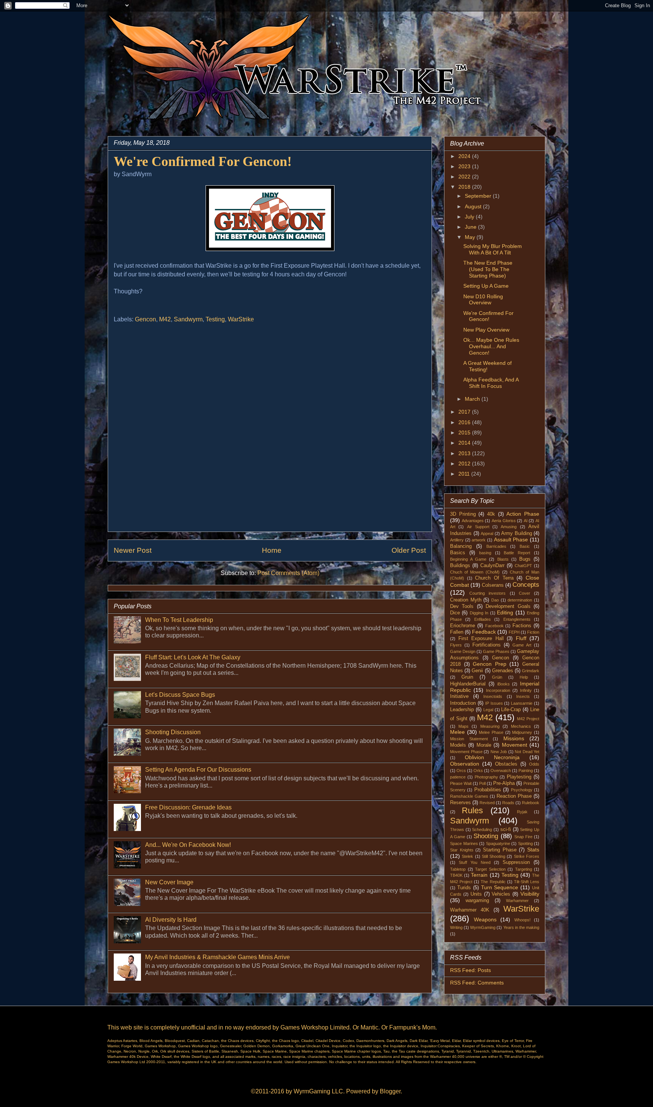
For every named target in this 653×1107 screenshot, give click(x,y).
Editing (505, 612)
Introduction (463, 703)
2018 (465, 187)
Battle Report (517, 552)
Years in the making (521, 927)
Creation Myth (465, 600)
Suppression (516, 862)
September (479, 196)
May (471, 237)
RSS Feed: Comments (477, 983)
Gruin (467, 677)
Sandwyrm (188, 319)
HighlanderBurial (468, 684)
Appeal (487, 533)
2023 (465, 166)
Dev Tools (462, 606)
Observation (464, 764)
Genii (477, 670)
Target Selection (490, 869)
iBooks (503, 684)
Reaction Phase (514, 796)
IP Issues (494, 703)
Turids (464, 887)
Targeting (523, 869)
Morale (484, 745)
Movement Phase (466, 751)
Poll (482, 783)
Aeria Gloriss (504, 520)
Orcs (461, 770)
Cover (524, 593)
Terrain (479, 875)
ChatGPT (523, 565)
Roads (508, 802)
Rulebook (530, 802)
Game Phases (496, 651)
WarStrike (241, 319)
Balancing (461, 546)
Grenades (502, 670)
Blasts (503, 559)
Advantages (473, 520)
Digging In (479, 613)
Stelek (467, 856)
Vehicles (501, 894)
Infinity (526, 690)
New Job (499, 751)
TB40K (456, 875)
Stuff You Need (475, 862)
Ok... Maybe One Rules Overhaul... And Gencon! (491, 346)
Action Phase (522, 514)
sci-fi (505, 829)
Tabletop (458, 869)
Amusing (509, 526)
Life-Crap (511, 709)
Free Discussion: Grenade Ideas (188, 807)
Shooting (486, 836)
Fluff (521, 638)
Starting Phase (500, 850)
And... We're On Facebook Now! (188, 845)
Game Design (462, 651)
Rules (472, 810)
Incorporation (498, 690)
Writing (456, 927)
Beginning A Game (468, 559)
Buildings (460, 565)
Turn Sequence (499, 887)
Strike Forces (526, 856)
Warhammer (517, 900)
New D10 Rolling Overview (483, 299)
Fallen (456, 632)
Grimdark (530, 670)
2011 (464, 474)
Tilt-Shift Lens (526, 881)
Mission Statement (469, 738)
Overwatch (501, 770)
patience (458, 777)
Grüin (497, 677)
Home (272, 550)
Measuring (490, 726)
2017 (465, 412)
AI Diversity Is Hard (171, 919)
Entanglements (517, 619)
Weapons (485, 919)
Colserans (493, 585)
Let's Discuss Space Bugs (180, 694)
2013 (465, 453)
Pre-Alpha (504, 783)
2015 (465, 432)
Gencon (145, 319)
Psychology (521, 790)
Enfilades (482, 619)
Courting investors (487, 593)
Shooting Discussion (173, 732)
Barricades (496, 546)
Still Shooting (493, 856)
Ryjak (522, 811)
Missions (513, 738)
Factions (521, 625)
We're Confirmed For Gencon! (488, 316)
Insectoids (492, 696)
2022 (465, 177)
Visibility (529, 894)
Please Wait (461, 783)
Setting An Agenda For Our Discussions (198, 769)
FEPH (514, 632)
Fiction (533, 632)
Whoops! (522, 920)
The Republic (493, 881)
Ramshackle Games (469, 796)
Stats (533, 850)
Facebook (494, 625)
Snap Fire (523, 836)
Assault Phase (511, 539)
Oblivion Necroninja (492, 757)
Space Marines (464, 843)
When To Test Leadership (179, 620)
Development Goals (508, 606)
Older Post (408, 550)
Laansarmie (521, 703)
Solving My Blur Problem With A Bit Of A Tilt (492, 249)
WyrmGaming (482, 927)
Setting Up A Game (486, 286)
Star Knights (462, 850)
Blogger (390, 1091)
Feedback (484, 632)
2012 (465, 463)
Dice (455, 613)
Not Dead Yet (527, 751)
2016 (465, 422)
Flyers (456, 645)
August (474, 206)
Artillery (457, 540)
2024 (465, 156)
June (471, 227)
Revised (487, 802)
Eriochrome (462, 625)
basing (485, 552)
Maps (463, 726)
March (473, 399)
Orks (478, 770)
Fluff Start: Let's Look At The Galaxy (192, 657)
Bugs (525, 559)
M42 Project (528, 718)
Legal (488, 709)
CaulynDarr (492, 565)
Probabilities (487, 789)
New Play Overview (486, 330)
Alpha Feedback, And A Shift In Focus (490, 383)
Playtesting (519, 777)
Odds (534, 764)
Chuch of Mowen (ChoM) (475, 572)
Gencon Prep (489, 664)
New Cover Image (169, 882)
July (470, 217)
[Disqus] (270, 430)
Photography (486, 777)
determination (520, 600)
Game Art (521, 645)
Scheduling (482, 829)
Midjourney (522, 732)
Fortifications (486, 645)
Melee (457, 732)
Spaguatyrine (498, 843)
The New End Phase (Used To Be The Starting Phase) (487, 269)
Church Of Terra (494, 578)
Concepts (525, 584)
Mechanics (521, 726)
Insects (523, 696)
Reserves (460, 802)
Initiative (459, 696)
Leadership (462, 709)
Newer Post (133, 550)
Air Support (478, 526)
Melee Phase (491, 732)
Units (476, 894)
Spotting (525, 843)
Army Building (516, 533)
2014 (465, 443)
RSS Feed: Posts (470, 970)
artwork (479, 540)
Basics (457, 552)
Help (524, 677)
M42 (165, 319)
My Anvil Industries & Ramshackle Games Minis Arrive (217, 957)
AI (526, 520)
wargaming (477, 900)
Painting (525, 770)
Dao (495, 600)
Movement (514, 745)
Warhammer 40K (469, 910)
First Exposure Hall (481, 638)
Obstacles (506, 764)
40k (491, 514)
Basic (525, 546)
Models (458, 745)
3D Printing (463, 514)
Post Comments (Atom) (288, 573)
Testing (215, 319)
